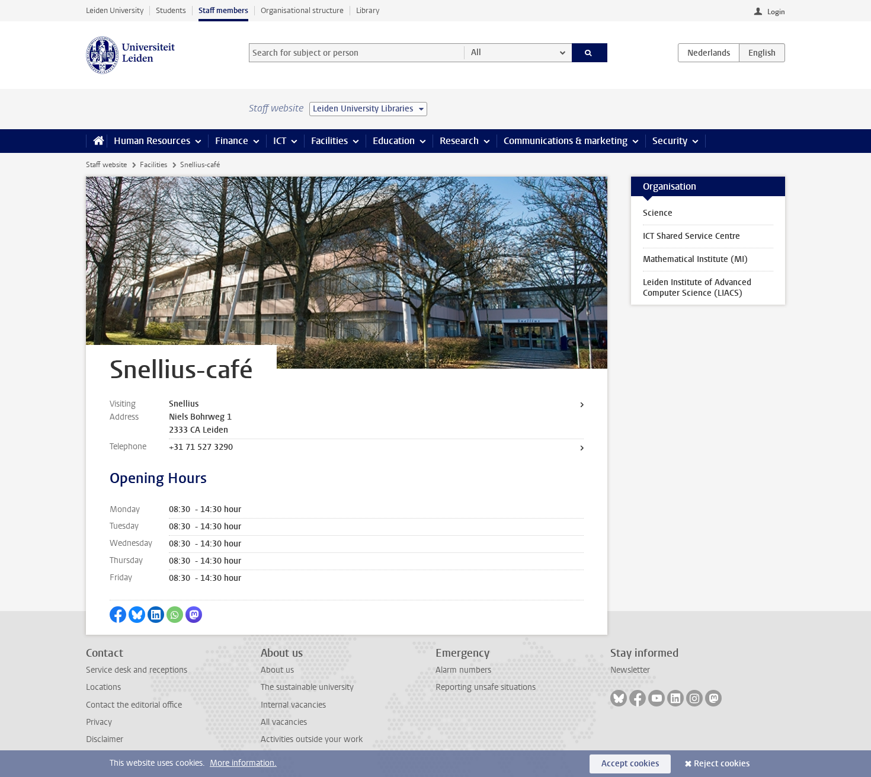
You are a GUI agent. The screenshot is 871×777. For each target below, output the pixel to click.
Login (776, 12)
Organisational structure (302, 10)
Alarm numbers (463, 670)
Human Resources (152, 141)
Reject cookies (722, 763)
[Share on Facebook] (118, 614)
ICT (279, 141)
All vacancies (284, 722)
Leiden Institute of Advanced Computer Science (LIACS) (697, 288)
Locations (103, 687)
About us (277, 670)
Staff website (106, 165)
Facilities (329, 141)
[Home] (96, 141)
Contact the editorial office (134, 705)
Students (171, 10)
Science (658, 213)
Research (459, 141)
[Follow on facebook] (637, 698)
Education (394, 141)
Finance (231, 141)
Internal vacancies (293, 705)
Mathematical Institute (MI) (695, 259)
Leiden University (114, 10)
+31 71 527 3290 (201, 447)
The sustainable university (307, 687)
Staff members (223, 10)
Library (367, 10)
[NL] (708, 52)
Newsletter (630, 670)
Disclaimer (104, 739)
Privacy (99, 722)
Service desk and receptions (136, 670)
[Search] (590, 52)
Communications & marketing (565, 141)
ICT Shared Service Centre (691, 236)
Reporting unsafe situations (486, 687)
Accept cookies (630, 763)
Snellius (183, 404)
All (476, 52)
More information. (243, 763)
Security (669, 141)
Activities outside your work (312, 739)
